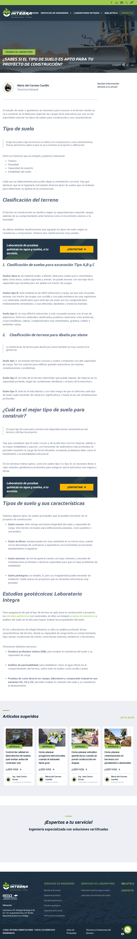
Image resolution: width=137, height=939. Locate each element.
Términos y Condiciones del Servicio (98, 931)
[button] (56, 13)
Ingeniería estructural (53, 911)
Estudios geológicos (52, 905)
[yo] (121, 2)
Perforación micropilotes (54, 916)
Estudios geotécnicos (53, 900)
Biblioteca (111, 13)
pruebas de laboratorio (82, 616)
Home (35, 13)
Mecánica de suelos (52, 890)
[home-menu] (17, 13)
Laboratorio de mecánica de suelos (96, 895)
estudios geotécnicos (18, 616)
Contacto (127, 13)
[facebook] (111, 2)
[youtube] (122, 934)
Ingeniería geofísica (52, 895)
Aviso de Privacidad (71, 931)
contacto (127, 890)
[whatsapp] (127, 929)
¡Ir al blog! (127, 717)
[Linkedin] (116, 2)
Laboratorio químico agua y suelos (95, 890)
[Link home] (20, 886)
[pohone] (126, 2)
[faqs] (131, 2)
